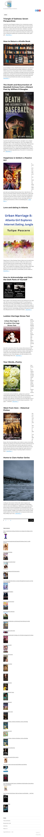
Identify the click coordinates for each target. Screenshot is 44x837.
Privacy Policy (38, 834)
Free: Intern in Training (7, 552)
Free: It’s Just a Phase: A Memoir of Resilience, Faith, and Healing (15, 721)
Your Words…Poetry (12, 362)
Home (4, 818)
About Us (5, 828)
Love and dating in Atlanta (15, 207)
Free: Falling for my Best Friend (9, 561)
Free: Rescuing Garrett (7, 702)
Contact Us (38, 832)
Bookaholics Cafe (7, 823)
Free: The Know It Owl (7, 731)
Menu (5, 14)
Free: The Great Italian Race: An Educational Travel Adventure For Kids (16, 621)
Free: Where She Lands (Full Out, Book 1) (10, 757)
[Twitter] (36, 10)
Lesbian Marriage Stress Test (16, 316)
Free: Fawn (5, 774)
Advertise (5, 825)
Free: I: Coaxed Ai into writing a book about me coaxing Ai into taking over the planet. (18, 532)
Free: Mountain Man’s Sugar (8, 692)
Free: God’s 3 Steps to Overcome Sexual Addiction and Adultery (15, 764)
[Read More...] (9, 34)
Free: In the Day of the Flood (8, 601)
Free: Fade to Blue (6, 804)
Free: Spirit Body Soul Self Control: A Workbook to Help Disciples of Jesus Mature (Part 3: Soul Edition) (18, 784)
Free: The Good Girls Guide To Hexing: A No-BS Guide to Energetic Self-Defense (18, 635)
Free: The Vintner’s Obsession (8, 611)
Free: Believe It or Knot (7, 663)
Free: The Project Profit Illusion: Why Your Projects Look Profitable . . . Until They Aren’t (18, 794)
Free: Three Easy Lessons (8, 654)
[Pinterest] (40, 10)
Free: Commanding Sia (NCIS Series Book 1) (11, 571)
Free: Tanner (5, 673)
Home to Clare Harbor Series (16, 458)
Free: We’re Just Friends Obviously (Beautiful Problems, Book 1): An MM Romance (16, 542)
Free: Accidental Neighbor (8, 591)
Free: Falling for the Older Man (9, 747)
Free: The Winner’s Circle (8, 711)
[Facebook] (38, 10)
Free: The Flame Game (7, 682)
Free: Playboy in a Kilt (7, 645)
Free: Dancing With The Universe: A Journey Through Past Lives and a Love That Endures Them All (18, 581)
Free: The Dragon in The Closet (9, 630)
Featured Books (6, 820)
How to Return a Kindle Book (16, 41)
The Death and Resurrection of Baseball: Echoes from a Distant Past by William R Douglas (18, 87)
